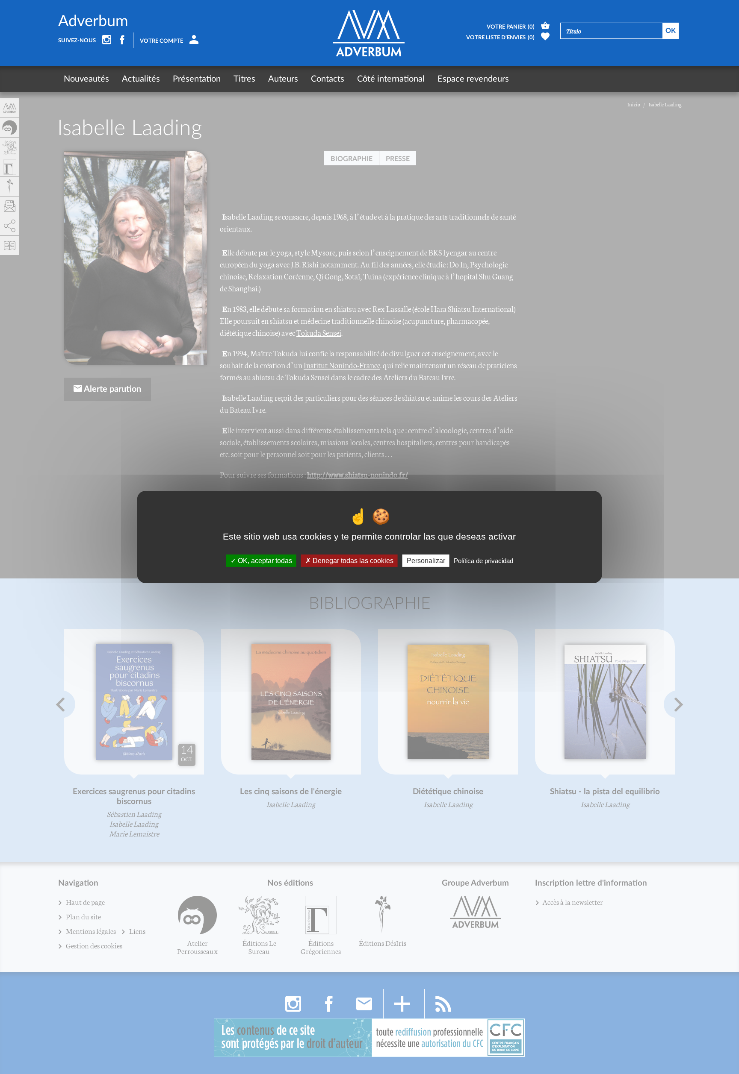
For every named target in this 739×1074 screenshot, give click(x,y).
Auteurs (283, 79)
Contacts (327, 79)
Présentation (197, 79)
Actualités (141, 79)
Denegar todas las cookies (352, 560)
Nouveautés (86, 79)
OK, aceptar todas (264, 560)
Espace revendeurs (473, 79)
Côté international (391, 79)
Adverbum (93, 21)
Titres (244, 79)
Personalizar (426, 560)
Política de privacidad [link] (483, 560)
